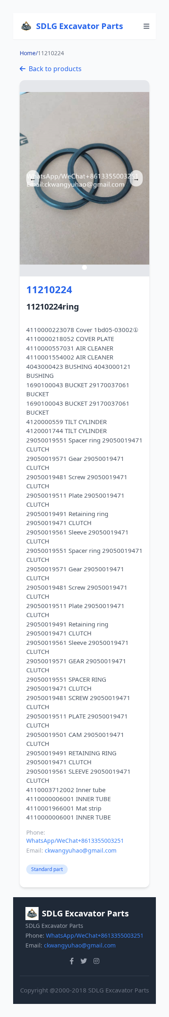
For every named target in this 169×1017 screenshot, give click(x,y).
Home (28, 53)
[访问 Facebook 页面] (72, 961)
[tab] (84, 267)
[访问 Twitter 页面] (83, 961)
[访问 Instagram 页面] (96, 961)
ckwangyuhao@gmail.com (80, 850)
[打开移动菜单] (146, 26)
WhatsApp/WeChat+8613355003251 (75, 840)
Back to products (55, 68)
